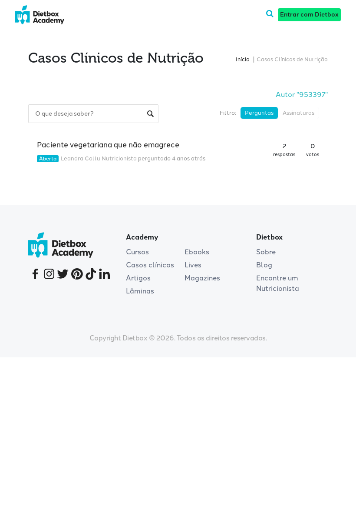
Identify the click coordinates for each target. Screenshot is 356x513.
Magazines (202, 278)
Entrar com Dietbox (309, 14)
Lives (193, 265)
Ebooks (197, 252)
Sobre (266, 252)
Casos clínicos (150, 265)
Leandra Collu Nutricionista (99, 158)
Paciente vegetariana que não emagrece (108, 144)
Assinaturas (298, 113)
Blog (264, 265)
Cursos (137, 252)
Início (243, 59)
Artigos (138, 278)
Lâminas (140, 291)
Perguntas (259, 113)
